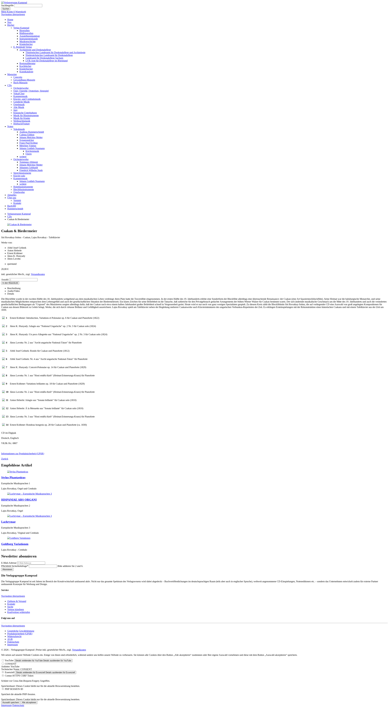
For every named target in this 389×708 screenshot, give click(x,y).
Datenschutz (13, 642)
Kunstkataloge (26, 71)
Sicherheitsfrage (14, 566)
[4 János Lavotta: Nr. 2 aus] (3, 343)
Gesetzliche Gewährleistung (20, 631)
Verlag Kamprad (21, 27)
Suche (10, 606)
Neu (9, 22)
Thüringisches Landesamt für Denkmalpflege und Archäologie (55, 52)
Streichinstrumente (22, 173)
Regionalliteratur (27, 63)
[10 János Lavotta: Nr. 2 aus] (3, 392)
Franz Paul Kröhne (28, 143)
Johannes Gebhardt (28, 167)
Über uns (11, 197)
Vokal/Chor (18, 93)
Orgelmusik (19, 104)
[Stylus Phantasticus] (17, 471)
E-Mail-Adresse (8, 563)
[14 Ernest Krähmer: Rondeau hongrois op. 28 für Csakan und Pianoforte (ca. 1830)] (3, 425)
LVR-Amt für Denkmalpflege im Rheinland (47, 60)
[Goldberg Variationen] (18, 538)
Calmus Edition (26, 134)
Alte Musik (18, 107)
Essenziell (9, 672)
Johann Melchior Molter (31, 137)
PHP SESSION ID (14, 689)
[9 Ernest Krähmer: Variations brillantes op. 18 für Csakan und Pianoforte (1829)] (3, 384)
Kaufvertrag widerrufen (18, 612)
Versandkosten (38, 274)
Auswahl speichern (10, 702)
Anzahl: (5, 279)
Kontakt (17, 203)
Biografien (24, 30)
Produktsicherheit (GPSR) (19, 633)
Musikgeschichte (27, 41)
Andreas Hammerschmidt (31, 132)
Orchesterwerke (21, 88)
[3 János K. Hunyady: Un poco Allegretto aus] (3, 335)
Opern (29, 154)
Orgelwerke (19, 192)
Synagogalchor (26, 140)
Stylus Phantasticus (13, 477)
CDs (9, 85)
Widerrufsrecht (14, 636)
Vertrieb (17, 200)
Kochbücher (25, 66)
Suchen (5, 9)
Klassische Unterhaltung (25, 112)
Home (10, 19)
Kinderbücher (26, 44)
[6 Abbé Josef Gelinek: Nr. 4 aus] (3, 359)
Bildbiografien (26, 33)
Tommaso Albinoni (28, 162)
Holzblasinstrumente (23, 186)
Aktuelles (11, 195)
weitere (22, 156)
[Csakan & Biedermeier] (19, 224)
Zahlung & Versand (16, 601)
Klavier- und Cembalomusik (27, 99)
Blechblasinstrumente (23, 189)
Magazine (12, 74)
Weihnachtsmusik (21, 121)
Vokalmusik (19, 129)
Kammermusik (20, 96)
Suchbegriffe (7, 5)
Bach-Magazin (20, 82)
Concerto (17, 77)
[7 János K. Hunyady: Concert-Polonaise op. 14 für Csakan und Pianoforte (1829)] (3, 367)
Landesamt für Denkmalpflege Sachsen (44, 58)
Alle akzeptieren (29, 702)
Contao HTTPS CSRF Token (19, 675)
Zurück (4, 458)
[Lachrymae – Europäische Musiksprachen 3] (29, 493)
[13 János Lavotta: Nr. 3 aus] (3, 417)
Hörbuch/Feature (21, 123)
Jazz (15, 110)
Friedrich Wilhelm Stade (31, 170)
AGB (10, 639)
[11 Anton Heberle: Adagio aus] (3, 400)
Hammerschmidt (15, 208)
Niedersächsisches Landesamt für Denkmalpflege (49, 55)
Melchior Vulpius (27, 145)
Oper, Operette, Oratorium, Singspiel (31, 91)
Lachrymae (8, 521)
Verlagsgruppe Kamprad (19, 214)
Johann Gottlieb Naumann (32, 148)
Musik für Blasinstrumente (26, 115)
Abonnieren (7, 569)
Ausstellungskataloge (29, 36)
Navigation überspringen (13, 14)
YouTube (9, 660)
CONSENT (10, 663)
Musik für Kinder (21, 118)
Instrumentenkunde (28, 38)
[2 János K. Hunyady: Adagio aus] (3, 326)
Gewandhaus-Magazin (24, 80)
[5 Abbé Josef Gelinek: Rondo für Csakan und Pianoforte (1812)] (3, 351)
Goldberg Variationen (14, 544)
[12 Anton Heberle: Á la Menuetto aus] (3, 409)
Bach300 (11, 206)
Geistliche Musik (21, 101)
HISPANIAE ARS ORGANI (19, 499)
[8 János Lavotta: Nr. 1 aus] (3, 376)
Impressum (12, 644)
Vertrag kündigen (15, 609)
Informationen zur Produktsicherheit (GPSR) (22, 453)
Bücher (10, 25)
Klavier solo (19, 175)
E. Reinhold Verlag (22, 47)
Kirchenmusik (32, 151)
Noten (10, 126)
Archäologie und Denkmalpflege (35, 49)
